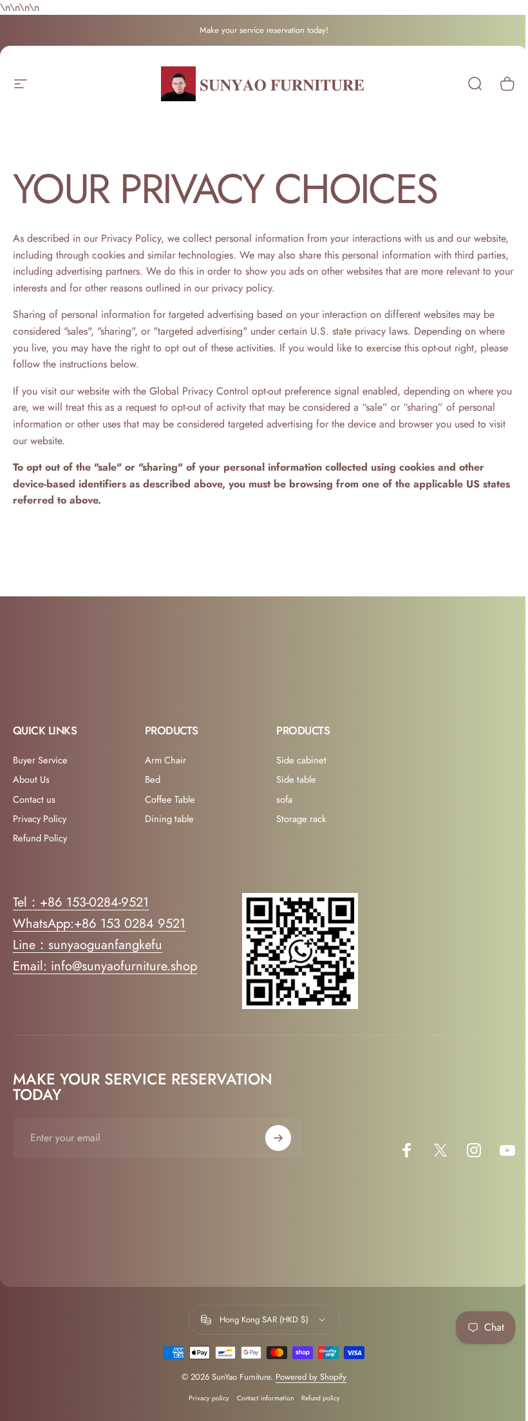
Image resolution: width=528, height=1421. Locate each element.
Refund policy (320, 1398)
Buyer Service (40, 760)
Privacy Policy (39, 819)
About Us (31, 779)
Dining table (169, 819)
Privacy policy (209, 1398)
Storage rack (301, 819)
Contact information (265, 1398)
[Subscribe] (278, 1138)
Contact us (34, 799)
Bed (152, 779)
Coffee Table (170, 799)
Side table (296, 779)
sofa (284, 799)
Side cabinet (301, 760)
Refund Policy (40, 838)
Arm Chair (165, 760)
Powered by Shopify (311, 1377)
